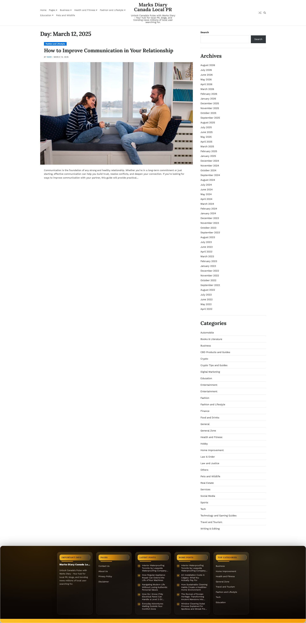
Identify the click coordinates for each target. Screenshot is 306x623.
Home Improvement (212, 450)
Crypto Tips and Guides (213, 365)
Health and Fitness (84, 10)
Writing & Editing (210, 528)
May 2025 (206, 136)
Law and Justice (209, 463)
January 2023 (208, 266)
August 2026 (207, 65)
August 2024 (207, 180)
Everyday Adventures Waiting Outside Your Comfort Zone (152, 606)
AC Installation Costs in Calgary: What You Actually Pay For (193, 577)
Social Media (207, 496)
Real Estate (207, 482)
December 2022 (209, 270)
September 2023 (210, 232)
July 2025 (206, 127)
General (205, 424)
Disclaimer (103, 581)
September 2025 (210, 117)
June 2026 (206, 74)
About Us (103, 571)
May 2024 (206, 194)
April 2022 (206, 309)
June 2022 (206, 299)
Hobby (204, 443)
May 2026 (206, 79)
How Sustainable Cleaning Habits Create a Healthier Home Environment (194, 587)
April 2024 (206, 199)
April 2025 (206, 141)
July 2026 (206, 70)
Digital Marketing (210, 371)
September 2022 (210, 285)
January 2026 (208, 98)
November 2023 (209, 223)
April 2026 (206, 84)
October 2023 (208, 227)
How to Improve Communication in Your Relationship (108, 50)
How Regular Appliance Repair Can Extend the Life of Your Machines (153, 577)
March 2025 (207, 146)
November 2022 (209, 275)
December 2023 (209, 218)
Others (204, 469)
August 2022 (207, 289)
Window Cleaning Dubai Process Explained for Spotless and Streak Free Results (193, 606)
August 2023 (207, 237)
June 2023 (206, 246)
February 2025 (208, 151)
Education (45, 15)
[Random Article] (260, 12)
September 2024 (210, 175)
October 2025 (208, 113)
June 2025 (206, 132)
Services (205, 489)
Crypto (204, 358)
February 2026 (208, 93)
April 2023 (206, 251)
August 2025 (207, 122)
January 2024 (208, 213)
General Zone (208, 430)
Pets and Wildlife (65, 15)
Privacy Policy (105, 576)
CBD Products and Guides (215, 352)
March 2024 (207, 203)
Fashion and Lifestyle (111, 10)
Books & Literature (211, 339)
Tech (203, 509)
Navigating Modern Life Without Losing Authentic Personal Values (154, 587)
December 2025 (209, 103)
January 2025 (208, 156)
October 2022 (208, 280)
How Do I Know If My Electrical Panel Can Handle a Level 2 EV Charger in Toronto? (152, 597)
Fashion (204, 398)
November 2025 (209, 108)
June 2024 (206, 189)
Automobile (207, 332)
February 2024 (208, 208)
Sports (204, 502)
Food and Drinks (209, 417)
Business (64, 10)
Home (43, 10)
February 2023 (208, 261)
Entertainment (208, 384)
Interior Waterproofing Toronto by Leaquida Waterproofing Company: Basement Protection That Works (155, 568)
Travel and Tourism (211, 522)
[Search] (265, 13)
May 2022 (206, 304)
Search (204, 32)
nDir (49, 57)
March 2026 (207, 89)
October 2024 (208, 170)
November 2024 (209, 165)
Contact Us (103, 566)
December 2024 (209, 160)
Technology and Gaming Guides (218, 515)
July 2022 (206, 294)
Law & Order (207, 456)
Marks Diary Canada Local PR (153, 7)
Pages (52, 10)
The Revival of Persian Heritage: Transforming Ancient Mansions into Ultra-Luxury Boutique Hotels (192, 597)
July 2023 (206, 242)
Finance (204, 411)
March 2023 (207, 256)
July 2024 (206, 184)
